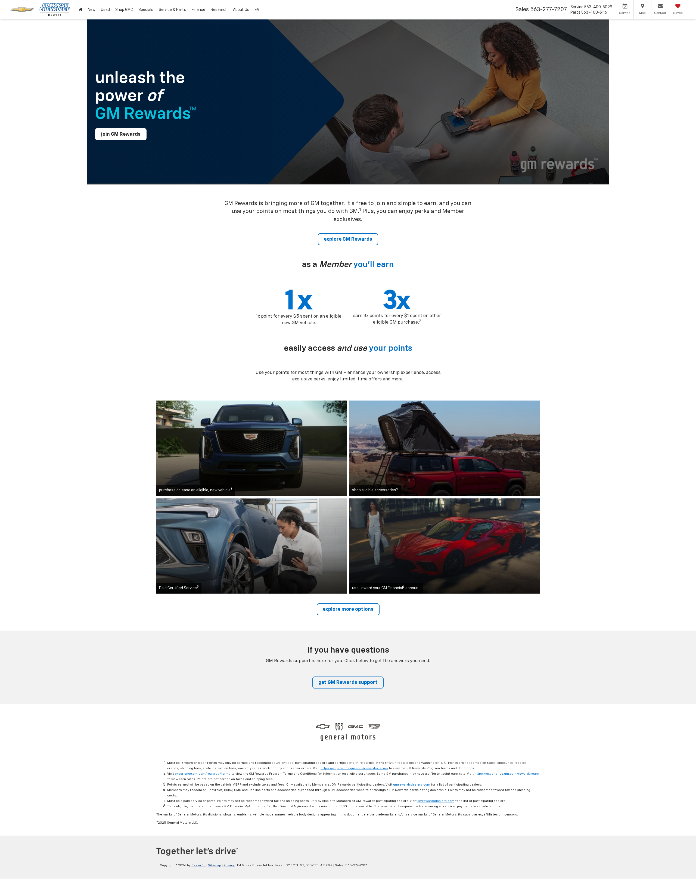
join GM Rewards (121, 134)
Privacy (229, 865)
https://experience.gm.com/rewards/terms (354, 768)
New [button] (91, 10)
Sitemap (214, 865)
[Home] (80, 9)
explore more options (348, 609)
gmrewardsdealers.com (411, 784)
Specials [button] (145, 10)
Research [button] (219, 10)
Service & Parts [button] (172, 10)
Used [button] (105, 10)
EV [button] (257, 10)
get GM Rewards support (348, 682)
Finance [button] (198, 10)
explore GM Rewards (348, 239)
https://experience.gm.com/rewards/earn (506, 774)
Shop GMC (124, 10)
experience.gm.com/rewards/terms (203, 774)
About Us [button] (241, 10)
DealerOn (198, 865)
